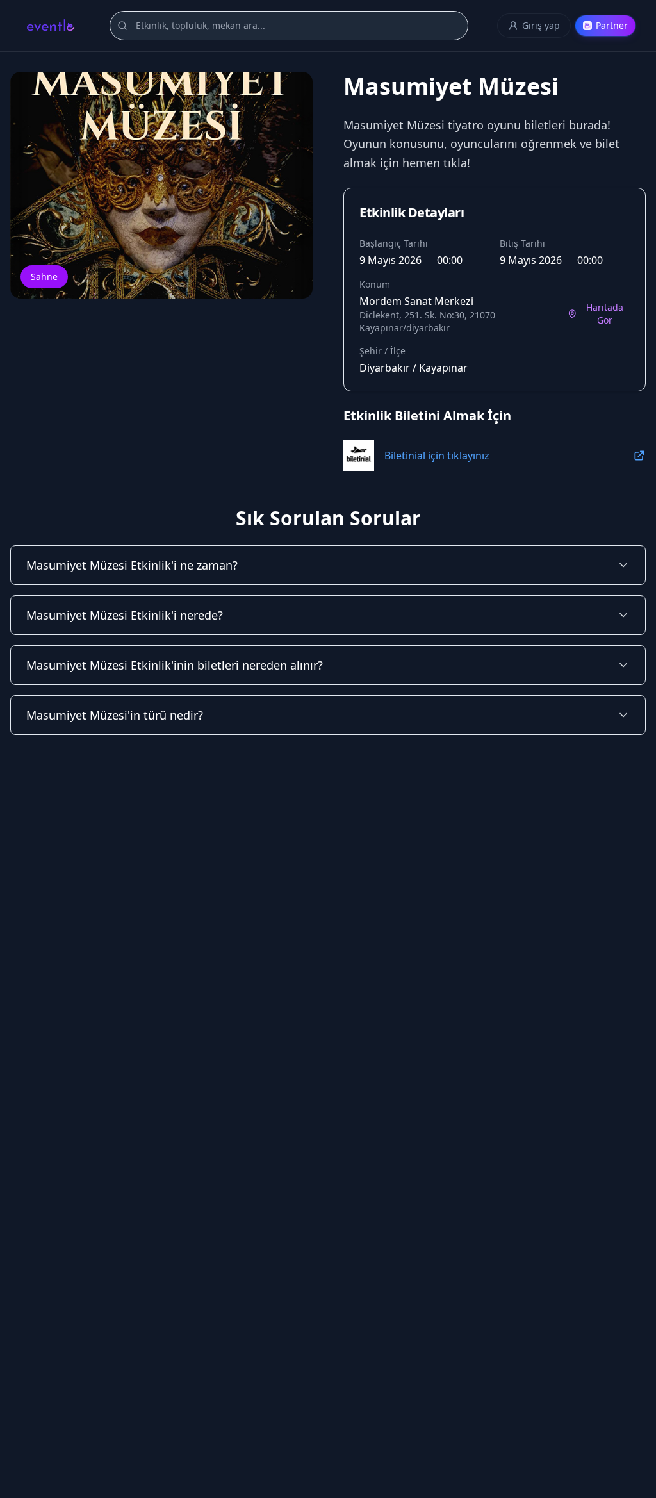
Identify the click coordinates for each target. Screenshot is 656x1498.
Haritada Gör (604, 313)
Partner (612, 25)
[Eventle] (50, 25)
